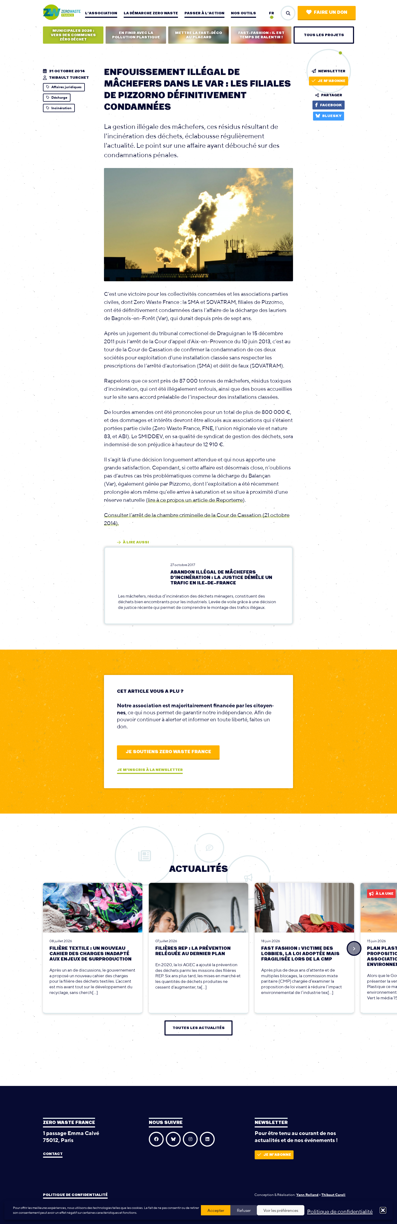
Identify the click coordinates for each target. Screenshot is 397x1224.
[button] (383, 1210)
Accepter (215, 1210)
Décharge (59, 97)
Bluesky (332, 116)
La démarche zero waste (151, 13)
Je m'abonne (331, 81)
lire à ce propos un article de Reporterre (195, 500)
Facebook (331, 105)
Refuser (244, 1210)
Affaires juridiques (66, 87)
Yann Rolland (307, 1195)
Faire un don (330, 12)
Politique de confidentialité (340, 1211)
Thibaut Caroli (333, 1195)
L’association (101, 13)
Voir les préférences (280, 1210)
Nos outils (243, 13)
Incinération (61, 108)
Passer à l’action (204, 13)
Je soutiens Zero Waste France (168, 752)
